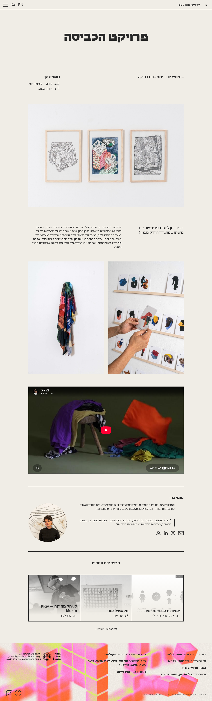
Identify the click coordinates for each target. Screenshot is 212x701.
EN (20, 5)
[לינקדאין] (166, 533)
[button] (5, 5)
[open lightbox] (106, 155)
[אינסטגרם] (173, 533)
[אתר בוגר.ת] (158, 533)
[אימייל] (181, 533)
